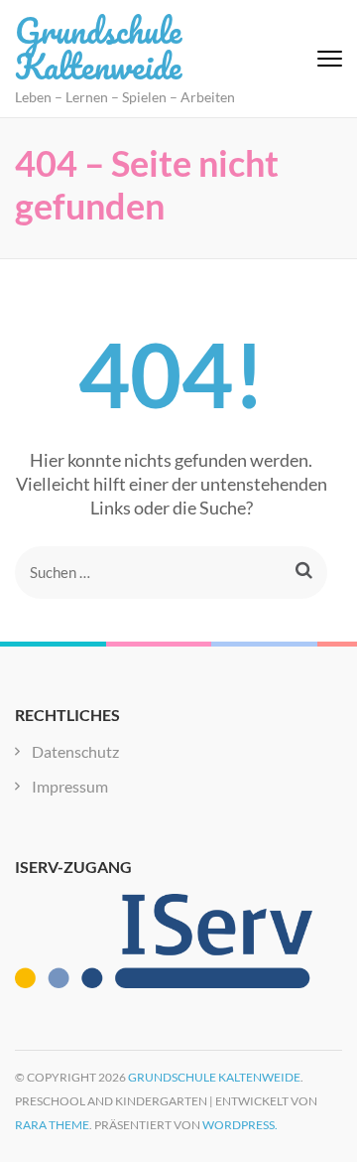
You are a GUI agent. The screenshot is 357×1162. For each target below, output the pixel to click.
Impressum (70, 786)
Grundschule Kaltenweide (98, 47)
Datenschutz (75, 751)
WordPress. (240, 1124)
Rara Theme (52, 1124)
